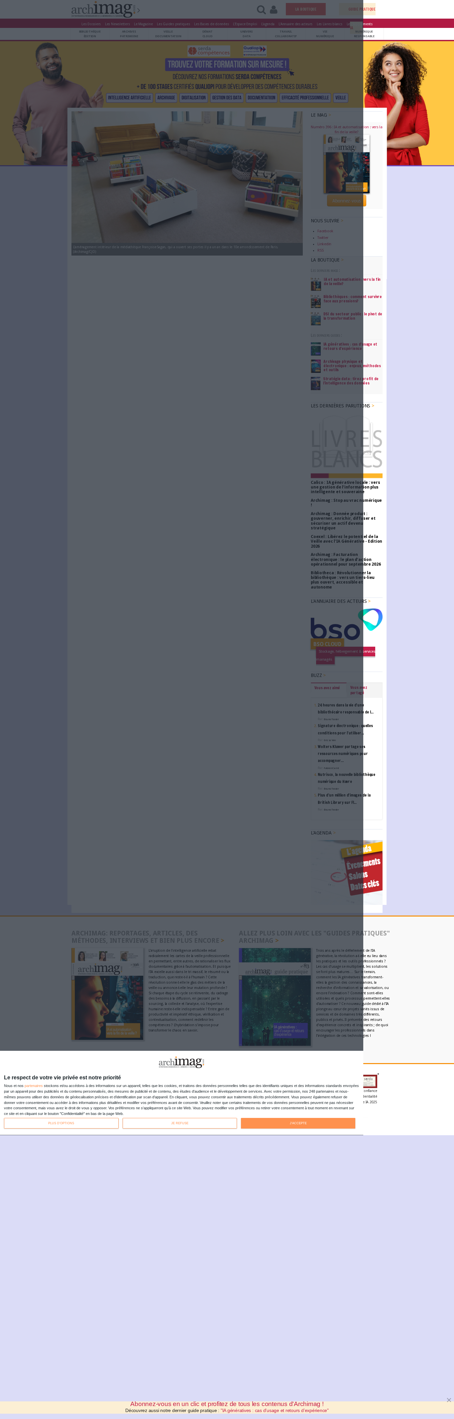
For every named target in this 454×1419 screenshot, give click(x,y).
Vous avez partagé (358, 690)
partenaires (34, 1086)
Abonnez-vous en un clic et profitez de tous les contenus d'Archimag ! (226, 1403)
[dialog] (181, 1093)
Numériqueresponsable (364, 34)
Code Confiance (364, 1091)
